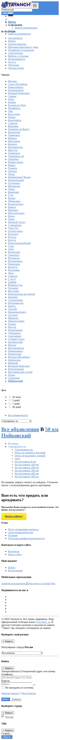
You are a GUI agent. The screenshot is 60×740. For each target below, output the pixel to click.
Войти (18, 24)
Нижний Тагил (16, 222)
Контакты (13, 551)
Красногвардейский (19, 243)
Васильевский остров (20, 372)
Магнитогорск (16, 213)
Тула (10, 195)
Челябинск (14, 108)
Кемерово (13, 192)
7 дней (16, 403)
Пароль (5, 680)
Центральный (16, 369)
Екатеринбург (16, 90)
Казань (12, 102)
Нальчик (13, 297)
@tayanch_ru (43, 622)
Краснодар (14, 132)
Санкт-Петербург (18, 84)
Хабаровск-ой (16, 156)
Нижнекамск (15, 330)
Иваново (13, 210)
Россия (9, 717)
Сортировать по (24, 449)
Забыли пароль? (10, 693)
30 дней (16, 407)
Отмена (16, 699)
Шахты (12, 345)
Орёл (11, 249)
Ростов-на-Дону (17, 105)
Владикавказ (15, 261)
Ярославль (14, 141)
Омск (11, 99)
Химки (12, 324)
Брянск (12, 207)
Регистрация (15, 570)
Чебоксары (14, 201)
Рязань (11, 165)
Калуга (12, 240)
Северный (14, 378)
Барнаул (12, 144)
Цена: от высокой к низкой (30, 455)
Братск (12, 306)
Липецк (12, 171)
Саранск (13, 276)
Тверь (11, 219)
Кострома (13, 291)
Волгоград (14, 114)
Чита (11, 273)
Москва (12, 81)
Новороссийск (16, 321)
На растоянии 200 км (27, 467)
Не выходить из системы (19, 687)
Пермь (11, 117)
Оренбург (13, 159)
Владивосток (15, 147)
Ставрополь (15, 225)
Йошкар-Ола (15, 285)
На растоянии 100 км (27, 464)
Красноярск (14, 120)
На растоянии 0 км (25, 461)
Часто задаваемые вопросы (23, 529)
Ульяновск (14, 135)
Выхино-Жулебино (19, 357)
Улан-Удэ (13, 228)
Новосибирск (15, 87)
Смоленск (13, 255)
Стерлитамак (15, 300)
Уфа (10, 111)
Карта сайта (15, 554)
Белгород (13, 234)
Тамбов (12, 282)
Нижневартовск (17, 312)
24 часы (16, 397)
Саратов (12, 123)
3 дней (16, 400)
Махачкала (14, 186)
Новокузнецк (15, 162)
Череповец (14, 264)
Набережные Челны (19, 177)
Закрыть (7, 737)
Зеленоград (14, 360)
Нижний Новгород (19, 93)
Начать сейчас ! (14, 516)
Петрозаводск (16, 303)
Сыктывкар (14, 336)
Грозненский (15, 342)
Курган (12, 237)
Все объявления (18, 415)
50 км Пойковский (29, 432)
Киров (11, 198)
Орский (12, 309)
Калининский (16, 180)
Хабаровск (14, 153)
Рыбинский (14, 354)
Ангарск (13, 315)
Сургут (12, 279)
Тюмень (12, 168)
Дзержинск (14, 333)
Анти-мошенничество (20, 532)
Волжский (14, 252)
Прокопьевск (15, 351)
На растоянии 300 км (27, 470)
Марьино (13, 318)
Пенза (11, 174)
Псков (11, 375)
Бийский (13, 363)
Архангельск (15, 231)
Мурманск (14, 258)
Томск (11, 189)
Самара (12, 96)
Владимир (14, 270)
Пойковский (15, 381)
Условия (12, 535)
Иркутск (13, 150)
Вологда (12, 267)
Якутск (12, 327)
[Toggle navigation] (35, 5)
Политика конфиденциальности (26, 538)
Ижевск (12, 138)
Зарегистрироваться (26, 27)
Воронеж (13, 126)
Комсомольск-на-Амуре (21, 294)
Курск (11, 216)
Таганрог (13, 288)
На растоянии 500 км (27, 476)
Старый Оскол (16, 339)
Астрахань (14, 183)
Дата (17, 458)
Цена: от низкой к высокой (30, 452)
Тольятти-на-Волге (19, 129)
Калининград (15, 204)
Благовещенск (16, 348)
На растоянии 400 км (27, 473)
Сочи (11, 246)
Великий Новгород (19, 366)
